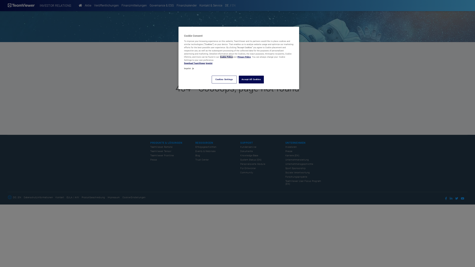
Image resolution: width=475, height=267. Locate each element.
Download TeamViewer (194, 63)
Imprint (209, 63)
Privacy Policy (244, 57)
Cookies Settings (224, 79)
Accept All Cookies (251, 79)
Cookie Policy (226, 57)
